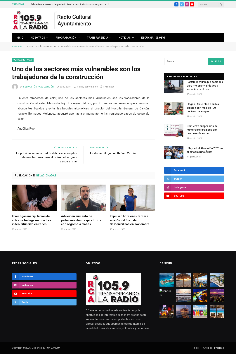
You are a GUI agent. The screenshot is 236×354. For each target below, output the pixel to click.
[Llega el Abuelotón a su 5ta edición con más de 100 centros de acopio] (173, 108)
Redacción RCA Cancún (38, 86)
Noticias (125, 37)
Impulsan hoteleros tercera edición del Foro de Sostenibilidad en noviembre (130, 220)
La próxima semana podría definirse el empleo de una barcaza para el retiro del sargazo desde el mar (46, 157)
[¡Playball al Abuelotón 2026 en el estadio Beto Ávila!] (173, 152)
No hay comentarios (87, 86)
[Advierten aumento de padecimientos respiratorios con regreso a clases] (83, 198)
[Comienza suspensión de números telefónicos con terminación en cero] (173, 130)
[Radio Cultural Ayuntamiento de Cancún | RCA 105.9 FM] (73, 20)
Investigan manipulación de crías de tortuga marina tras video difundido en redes (31, 220)
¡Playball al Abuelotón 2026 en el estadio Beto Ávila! (205, 150)
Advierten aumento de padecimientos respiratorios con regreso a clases (71, 4)
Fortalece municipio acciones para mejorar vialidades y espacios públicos (205, 85)
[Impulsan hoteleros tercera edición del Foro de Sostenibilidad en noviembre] (132, 198)
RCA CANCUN (53, 347)
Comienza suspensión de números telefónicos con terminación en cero (202, 130)
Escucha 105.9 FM (153, 37)
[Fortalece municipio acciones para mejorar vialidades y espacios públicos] (173, 86)
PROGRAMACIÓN (65, 37)
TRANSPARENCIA (97, 37)
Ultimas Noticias (22, 60)
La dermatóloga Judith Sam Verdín (113, 153)
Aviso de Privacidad (213, 347)
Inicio (19, 37)
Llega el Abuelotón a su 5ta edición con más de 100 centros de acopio (203, 108)
